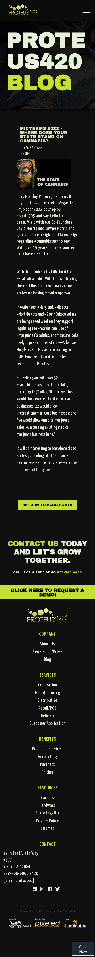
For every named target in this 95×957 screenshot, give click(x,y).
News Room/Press (47, 651)
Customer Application (47, 723)
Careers (47, 798)
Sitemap (48, 828)
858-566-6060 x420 (20, 873)
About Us (47, 644)
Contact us (33, 543)
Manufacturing (47, 693)
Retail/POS (47, 708)
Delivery (47, 716)
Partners (47, 764)
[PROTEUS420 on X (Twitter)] (57, 889)
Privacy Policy (47, 821)
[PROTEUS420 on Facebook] (50, 889)
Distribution (47, 700)
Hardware (47, 805)
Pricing (47, 772)
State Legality (47, 813)
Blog (47, 659)
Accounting (47, 757)
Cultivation (47, 685)
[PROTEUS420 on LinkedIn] (35, 889)
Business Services (47, 749)
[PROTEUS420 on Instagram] (42, 889)
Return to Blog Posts (48, 505)
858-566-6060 (69, 572)
